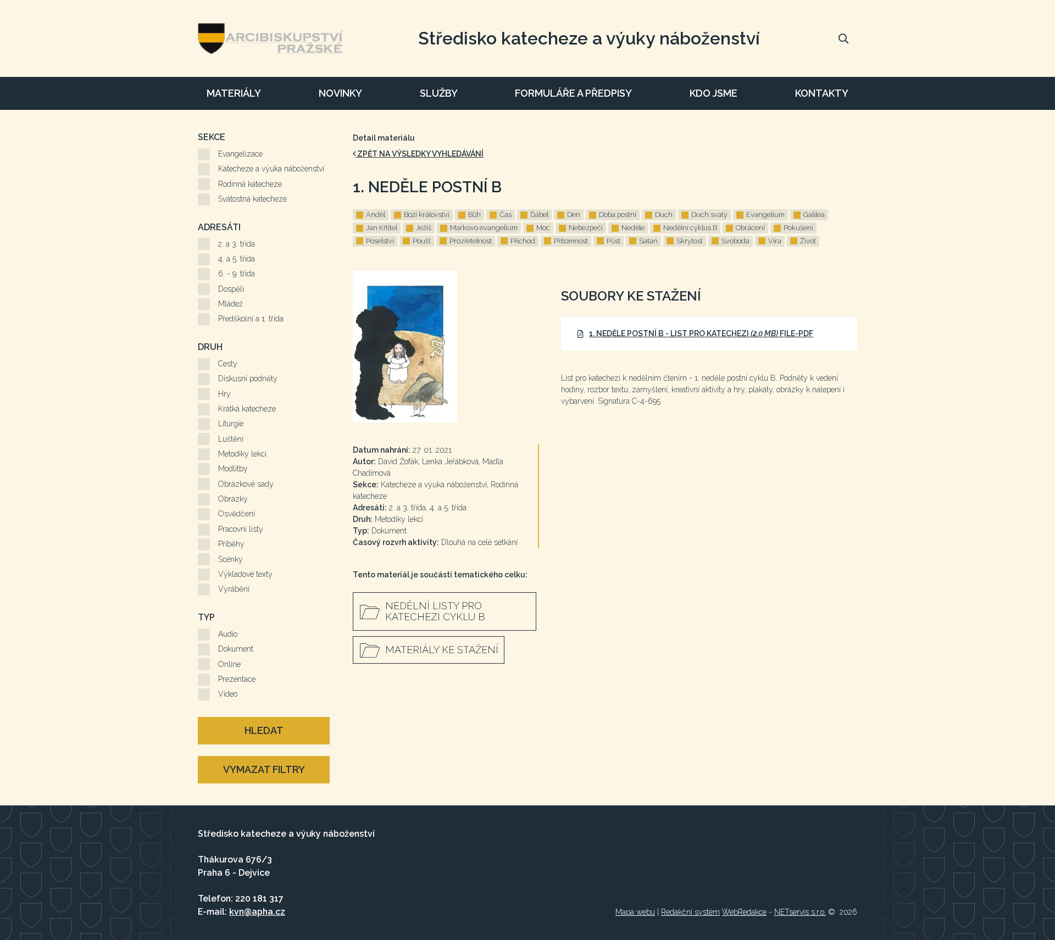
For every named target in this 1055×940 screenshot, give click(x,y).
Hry (224, 394)
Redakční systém (690, 912)
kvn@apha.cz (257, 911)
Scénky (230, 559)
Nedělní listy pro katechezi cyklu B (435, 611)
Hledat (264, 730)
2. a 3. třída (236, 244)
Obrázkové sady (246, 484)
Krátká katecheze (247, 408)
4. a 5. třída (236, 258)
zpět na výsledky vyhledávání (420, 153)
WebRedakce (744, 912)
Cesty (227, 363)
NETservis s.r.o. (800, 912)
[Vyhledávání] (843, 38)
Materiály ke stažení (441, 649)
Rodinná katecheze (250, 184)
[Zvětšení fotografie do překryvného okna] (446, 346)
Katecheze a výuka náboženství (271, 168)
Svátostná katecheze (252, 198)
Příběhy (231, 543)
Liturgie (230, 423)
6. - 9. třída (236, 273)
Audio (227, 634)
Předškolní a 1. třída (251, 318)
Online (229, 664)
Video (227, 693)
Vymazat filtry (264, 769)
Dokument (235, 648)
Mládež (230, 303)
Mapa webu (635, 912)
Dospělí (231, 289)
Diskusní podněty (247, 378)
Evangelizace (240, 153)
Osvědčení (236, 513)
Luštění (230, 439)
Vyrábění (233, 589)
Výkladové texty (245, 574)
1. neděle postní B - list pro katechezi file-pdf (701, 333)
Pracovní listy (240, 529)
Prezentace (237, 679)
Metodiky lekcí (242, 453)
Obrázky (233, 498)
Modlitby (233, 468)
